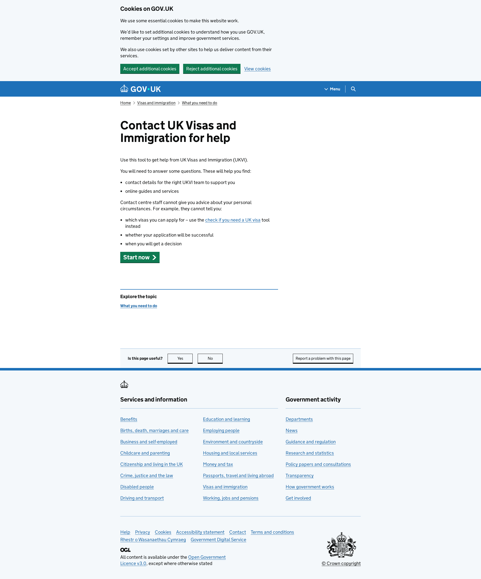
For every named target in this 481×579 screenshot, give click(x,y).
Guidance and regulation (311, 442)
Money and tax (218, 464)
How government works (310, 487)
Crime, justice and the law (146, 475)
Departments (299, 419)
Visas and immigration (156, 102)
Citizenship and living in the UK (151, 464)
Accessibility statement (200, 532)
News (292, 430)
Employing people (221, 430)
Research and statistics (310, 453)
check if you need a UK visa (233, 220)
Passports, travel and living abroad (238, 475)
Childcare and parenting (145, 453)
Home (125, 102)
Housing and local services (230, 453)
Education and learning (226, 419)
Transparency (300, 475)
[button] (140, 257)
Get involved (298, 498)
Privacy (142, 532)
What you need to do (199, 102)
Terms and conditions (272, 532)
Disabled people (137, 487)
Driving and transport (142, 498)
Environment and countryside (233, 442)
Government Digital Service (218, 539)
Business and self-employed (148, 442)
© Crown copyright (341, 563)
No (215, 358)
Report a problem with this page (323, 358)
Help (125, 532)
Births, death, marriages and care (154, 430)
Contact (237, 532)
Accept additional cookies (149, 69)
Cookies (163, 532)
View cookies (257, 68)
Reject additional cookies (211, 69)
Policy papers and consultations (318, 464)
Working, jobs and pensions (231, 498)
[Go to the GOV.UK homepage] (140, 89)
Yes (185, 358)
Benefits (128, 419)
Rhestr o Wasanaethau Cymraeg (153, 539)
